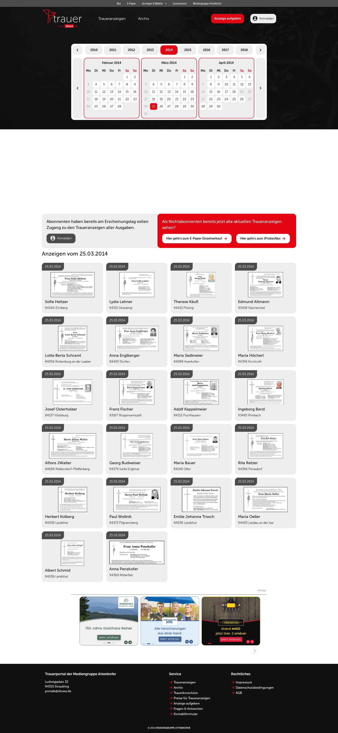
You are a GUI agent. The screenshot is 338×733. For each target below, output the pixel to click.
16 (135, 91)
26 (104, 106)
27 (111, 106)
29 (184, 106)
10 (226, 84)
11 (96, 91)
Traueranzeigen (112, 18)
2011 (112, 50)
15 (127, 91)
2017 (225, 50)
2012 (131, 50)
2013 (150, 50)
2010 (94, 50)
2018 (244, 50)
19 (104, 99)
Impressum (244, 682)
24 (226, 99)
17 (226, 91)
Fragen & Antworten (188, 708)
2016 (206, 50)
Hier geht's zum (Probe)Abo (260, 238)
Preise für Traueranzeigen (192, 698)
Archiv (143, 18)
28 (119, 106)
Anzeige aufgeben (227, 18)
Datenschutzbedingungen (255, 687)
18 (96, 99)
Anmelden (266, 18)
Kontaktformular (186, 714)
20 (111, 99)
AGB (239, 693)
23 (135, 99)
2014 (169, 50)
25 (96, 106)
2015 (187, 50)
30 (192, 106)
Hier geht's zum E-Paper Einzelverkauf (194, 238)
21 (119, 99)
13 (111, 91)
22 (127, 99)
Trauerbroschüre (186, 693)
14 (119, 91)
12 (103, 91)
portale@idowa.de (58, 691)
